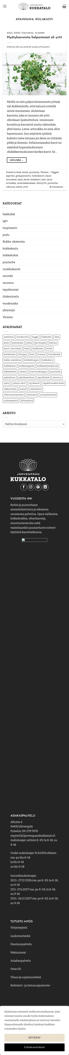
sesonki (8, 276)
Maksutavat (18, 952)
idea (56, 337)
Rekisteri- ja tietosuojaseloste (30, 985)
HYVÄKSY (34, 1037)
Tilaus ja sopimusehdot (25, 977)
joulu (6, 234)
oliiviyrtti (41, 183)
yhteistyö (9, 310)
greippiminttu (23, 175)
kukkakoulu (10, 248)
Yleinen (8, 317)
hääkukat (9, 214)
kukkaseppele (26, 366)
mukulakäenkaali (26, 183)
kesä (26, 348)
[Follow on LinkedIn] (45, 487)
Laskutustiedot (20, 936)
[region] (34, 1030)
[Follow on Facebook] (23, 487)
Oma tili (15, 969)
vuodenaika (10, 303)
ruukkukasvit (11, 269)
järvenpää (40, 342)
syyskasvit (34, 383)
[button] (5, 6)
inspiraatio (10, 228)
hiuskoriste (23, 337)
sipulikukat (44, 377)
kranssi (41, 354)
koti (32, 354)
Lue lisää (17, 160)
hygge (35, 337)
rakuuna (10, 186)
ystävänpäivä (11, 400)
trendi (23, 389)
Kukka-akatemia (14, 241)
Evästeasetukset (34, 1047)
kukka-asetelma (12, 360)
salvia (19, 186)
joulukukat (18, 342)
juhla (29, 342)
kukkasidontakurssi (47, 366)
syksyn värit (19, 383)
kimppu (23, 354)
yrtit (25, 186)
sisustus (8, 283)
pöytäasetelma (26, 377)
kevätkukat (10, 354)
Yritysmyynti (18, 927)
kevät (49, 348)
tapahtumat (11, 289)
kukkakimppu (31, 360)
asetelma (8, 337)
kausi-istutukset (12, 348)
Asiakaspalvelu (20, 960)
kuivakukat (54, 354)
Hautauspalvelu (21, 944)
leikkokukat (10, 255)
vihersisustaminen (14, 394)
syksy (7, 383)
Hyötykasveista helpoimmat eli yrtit (34, 37)
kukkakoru (47, 360)
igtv (5, 221)
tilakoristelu (11, 296)
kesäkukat (37, 348)
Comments (56, 186)
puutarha (9, 262)
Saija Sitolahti (41, 47)
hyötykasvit (38, 175)
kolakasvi (36, 179)
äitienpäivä (27, 400)
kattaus (53, 342)
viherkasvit (36, 389)
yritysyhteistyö (48, 394)
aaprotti (10, 175)
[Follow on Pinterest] (38, 487)
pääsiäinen (9, 377)
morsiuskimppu (38, 371)
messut (23, 371)
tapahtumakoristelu (53, 383)
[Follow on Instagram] (31, 487)
